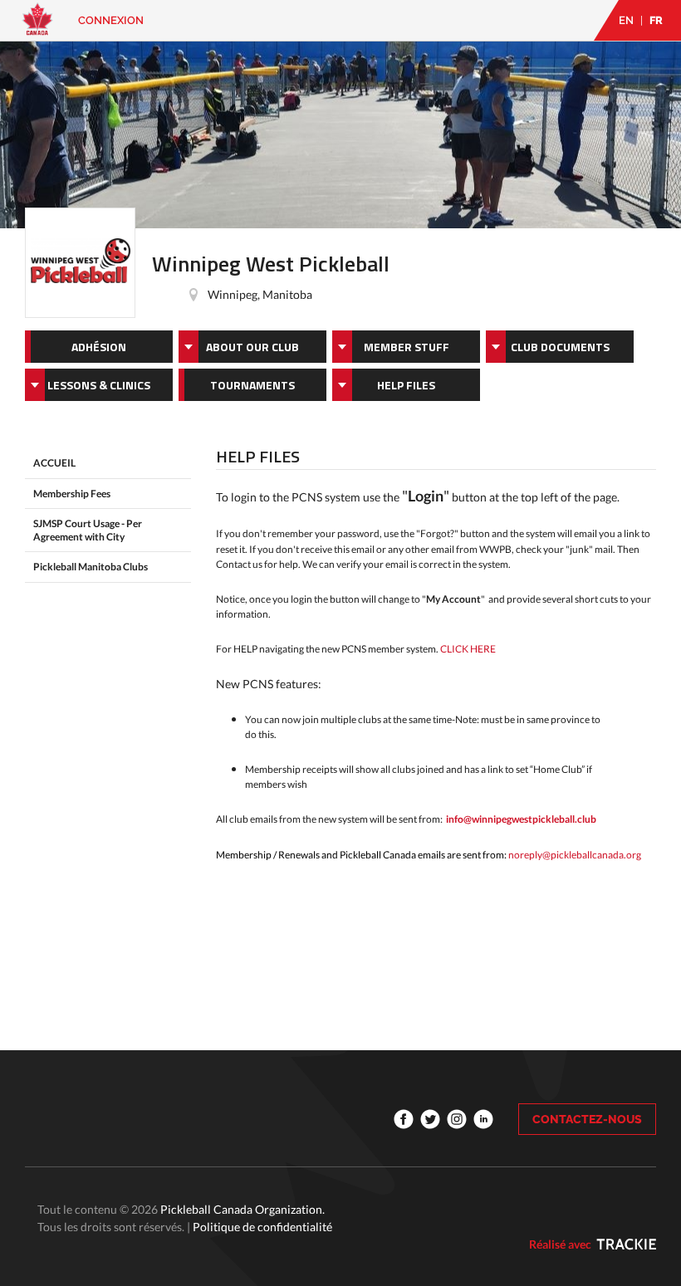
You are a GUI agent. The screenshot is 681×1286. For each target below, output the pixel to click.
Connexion (111, 20)
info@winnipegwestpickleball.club (521, 819)
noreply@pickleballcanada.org (574, 854)
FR (656, 20)
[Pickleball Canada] (37, 27)
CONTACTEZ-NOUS (587, 1119)
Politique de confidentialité (262, 1227)
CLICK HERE (468, 649)
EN (626, 20)
